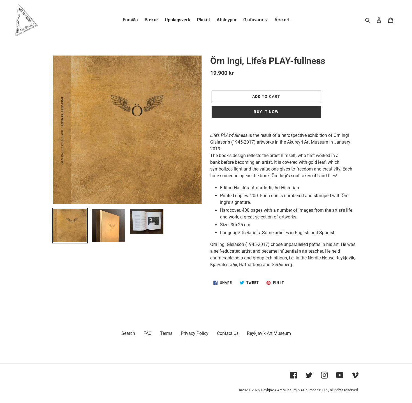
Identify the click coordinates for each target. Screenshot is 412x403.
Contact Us (228, 333)
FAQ (147, 333)
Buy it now (266, 111)
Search (128, 333)
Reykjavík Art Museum (269, 333)
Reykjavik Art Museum (279, 390)
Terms (166, 333)
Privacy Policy (195, 333)
